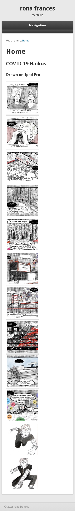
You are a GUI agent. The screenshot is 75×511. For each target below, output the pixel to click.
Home (25, 40)
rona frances (37, 8)
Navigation (37, 25)
